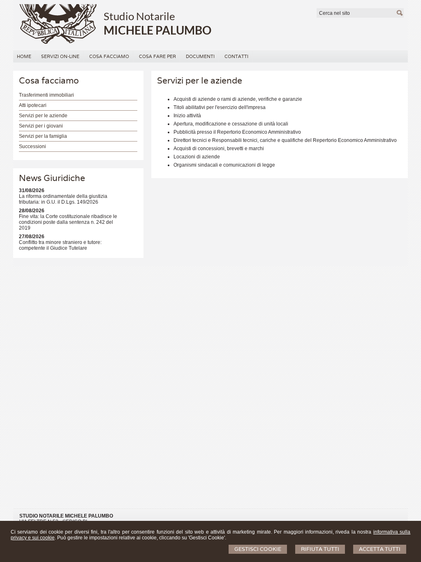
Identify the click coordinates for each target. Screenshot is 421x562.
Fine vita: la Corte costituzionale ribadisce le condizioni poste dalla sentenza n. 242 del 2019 (68, 222)
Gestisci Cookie (257, 549)
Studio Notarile (139, 16)
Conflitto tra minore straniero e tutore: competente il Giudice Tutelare (60, 245)
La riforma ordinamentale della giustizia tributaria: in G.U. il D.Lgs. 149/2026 (63, 199)
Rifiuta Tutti (320, 549)
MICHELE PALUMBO (157, 30)
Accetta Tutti (379, 549)
